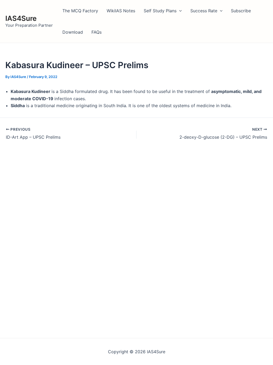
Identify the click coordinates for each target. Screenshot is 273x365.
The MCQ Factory (80, 10)
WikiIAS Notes (121, 10)
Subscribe (241, 10)
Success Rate (203, 10)
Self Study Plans (160, 10)
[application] (179, 10)
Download (72, 32)
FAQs (96, 32)
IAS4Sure (21, 18)
